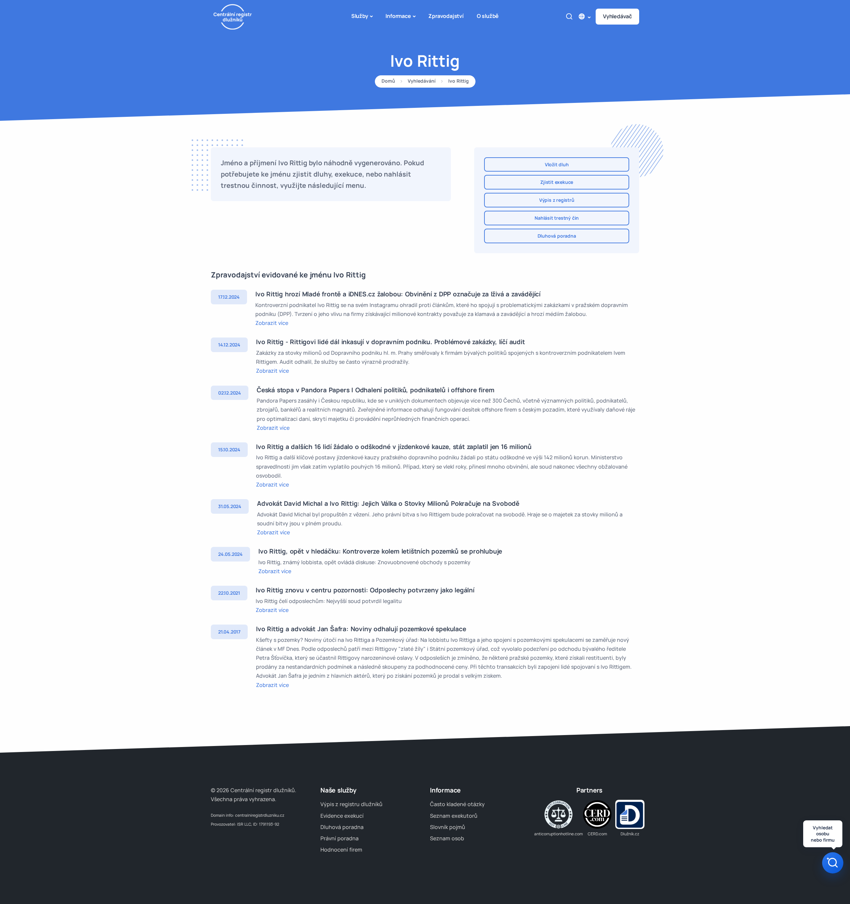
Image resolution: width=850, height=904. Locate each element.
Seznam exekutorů (453, 815)
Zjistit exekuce (556, 182)
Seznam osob (447, 838)
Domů (388, 81)
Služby (359, 16)
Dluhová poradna (557, 236)
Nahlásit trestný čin (557, 218)
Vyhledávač (617, 16)
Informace (398, 16)
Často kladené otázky (457, 804)
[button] (584, 16)
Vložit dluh (557, 164)
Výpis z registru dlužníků (351, 804)
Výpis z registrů (556, 200)
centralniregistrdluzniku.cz (259, 815)
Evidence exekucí (342, 815)
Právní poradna (339, 838)
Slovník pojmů (447, 827)
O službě (488, 16)
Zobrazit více (271, 323)
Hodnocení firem (341, 849)
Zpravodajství (445, 16)
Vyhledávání (422, 81)
